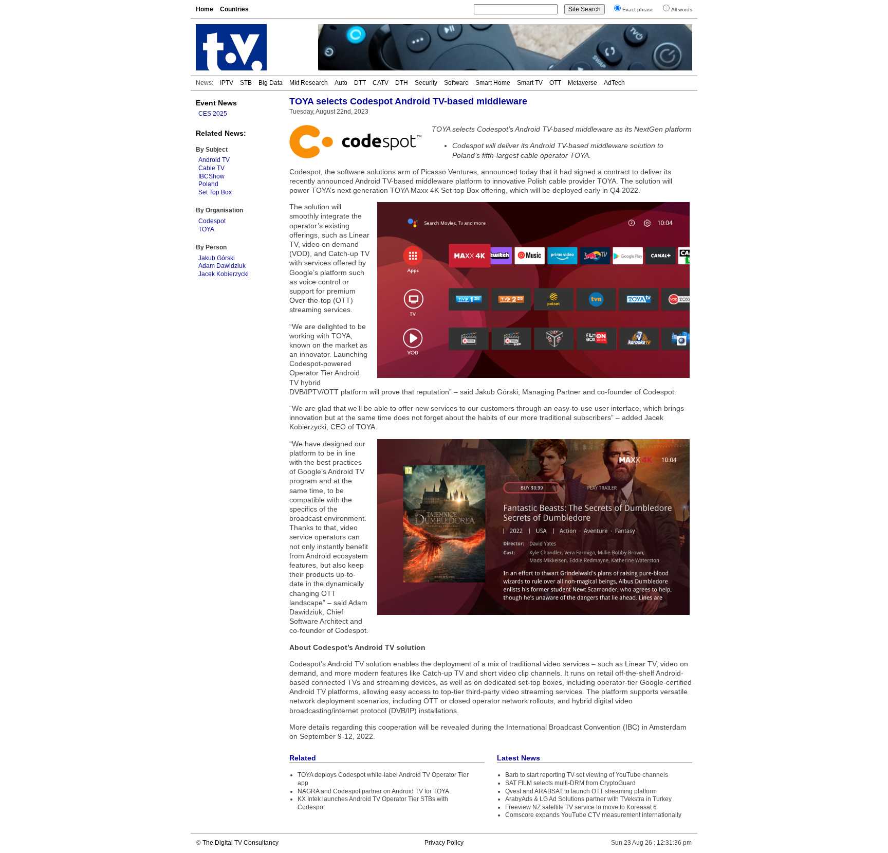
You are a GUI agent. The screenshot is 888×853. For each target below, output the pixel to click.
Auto (341, 82)
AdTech (614, 82)
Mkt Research (308, 82)
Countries (234, 9)
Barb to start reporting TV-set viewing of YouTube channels (586, 774)
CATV (380, 82)
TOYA (206, 229)
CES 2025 (212, 113)
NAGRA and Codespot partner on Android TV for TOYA (373, 791)
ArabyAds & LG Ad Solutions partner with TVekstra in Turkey (588, 799)
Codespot (212, 221)
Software (456, 82)
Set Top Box (215, 192)
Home (204, 9)
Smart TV (530, 82)
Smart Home (492, 82)
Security (426, 82)
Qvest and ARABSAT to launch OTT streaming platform (581, 791)
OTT (555, 82)
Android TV (214, 160)
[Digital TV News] (251, 47)
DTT (360, 82)
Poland (208, 184)
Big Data (270, 82)
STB (246, 82)
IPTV (226, 82)
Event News (216, 103)
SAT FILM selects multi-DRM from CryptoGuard (570, 783)
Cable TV (211, 168)
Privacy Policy (444, 842)
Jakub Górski (216, 258)
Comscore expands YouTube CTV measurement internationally (593, 815)
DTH (401, 82)
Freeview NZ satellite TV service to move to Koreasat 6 (581, 807)
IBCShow (211, 176)
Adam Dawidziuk (222, 265)
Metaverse (582, 82)
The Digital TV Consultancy (240, 842)
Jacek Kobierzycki (223, 274)
